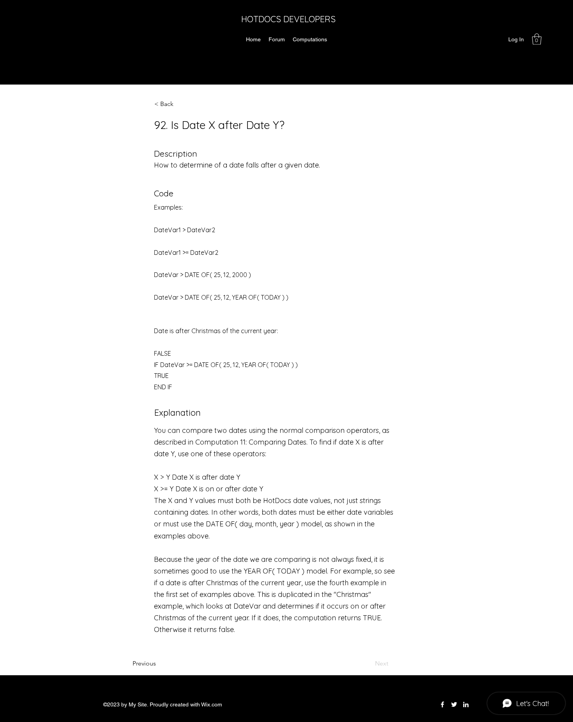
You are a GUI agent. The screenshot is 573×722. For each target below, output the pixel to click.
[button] (536, 39)
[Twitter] (454, 704)
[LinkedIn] (466, 704)
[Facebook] (442, 704)
